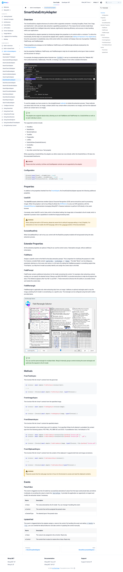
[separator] (22, 277)
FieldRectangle (105, 32)
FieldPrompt (105, 30)
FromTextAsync (105, 37)
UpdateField (105, 52)
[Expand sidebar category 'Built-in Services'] (19, 45)
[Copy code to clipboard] (94, 175)
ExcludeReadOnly (106, 22)
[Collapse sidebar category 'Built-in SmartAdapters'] (19, 51)
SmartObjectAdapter (30, 47)
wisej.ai (95, 2)
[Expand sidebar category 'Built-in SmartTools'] (19, 48)
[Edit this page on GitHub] (74, 568)
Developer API (66, 2)
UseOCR (104, 20)
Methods (103, 35)
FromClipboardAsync (107, 45)
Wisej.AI (10, 564)
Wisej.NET (11, 562)
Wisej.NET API (48, 564)
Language (65, 225)
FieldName (104, 27)
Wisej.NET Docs (86, 2)
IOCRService (63, 204)
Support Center (85, 562)
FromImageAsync (106, 40)
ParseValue (104, 49)
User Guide (56, 2)
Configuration (105, 15)
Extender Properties (105, 25)
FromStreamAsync (106, 42)
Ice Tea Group (55, 568)
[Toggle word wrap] (91, 434)
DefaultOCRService (29, 206)
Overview (103, 12)
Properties (103, 17)
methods (63, 103)
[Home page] (25, 7)
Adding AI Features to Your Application (84, 36)
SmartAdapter (55, 191)
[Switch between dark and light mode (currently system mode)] (101, 2)
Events (102, 47)
